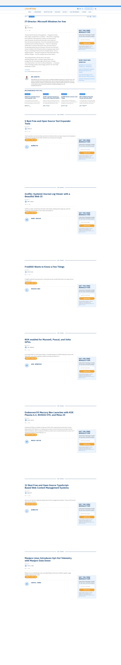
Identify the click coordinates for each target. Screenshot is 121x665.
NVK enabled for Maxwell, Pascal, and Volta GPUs (86, 97)
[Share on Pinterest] (93, 16)
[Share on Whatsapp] (95, 16)
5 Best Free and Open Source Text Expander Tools (32, 97)
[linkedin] (80, 9)
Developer (57, 12)
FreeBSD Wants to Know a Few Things (69, 97)
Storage (84, 12)
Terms (93, 48)
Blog (90, 12)
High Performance (74, 12)
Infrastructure (48, 12)
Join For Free (87, 43)
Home (26, 16)
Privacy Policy (82, 49)
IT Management (37, 12)
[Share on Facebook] (90, 16)
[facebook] (78, 9)
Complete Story (30, 140)
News (29, 12)
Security (65, 12)
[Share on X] (92, 16)
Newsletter (89, 8)
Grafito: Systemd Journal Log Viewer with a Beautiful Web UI (51, 97)
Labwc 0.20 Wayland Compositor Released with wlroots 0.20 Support (86, 70)
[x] (82, 9)
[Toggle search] (95, 9)
